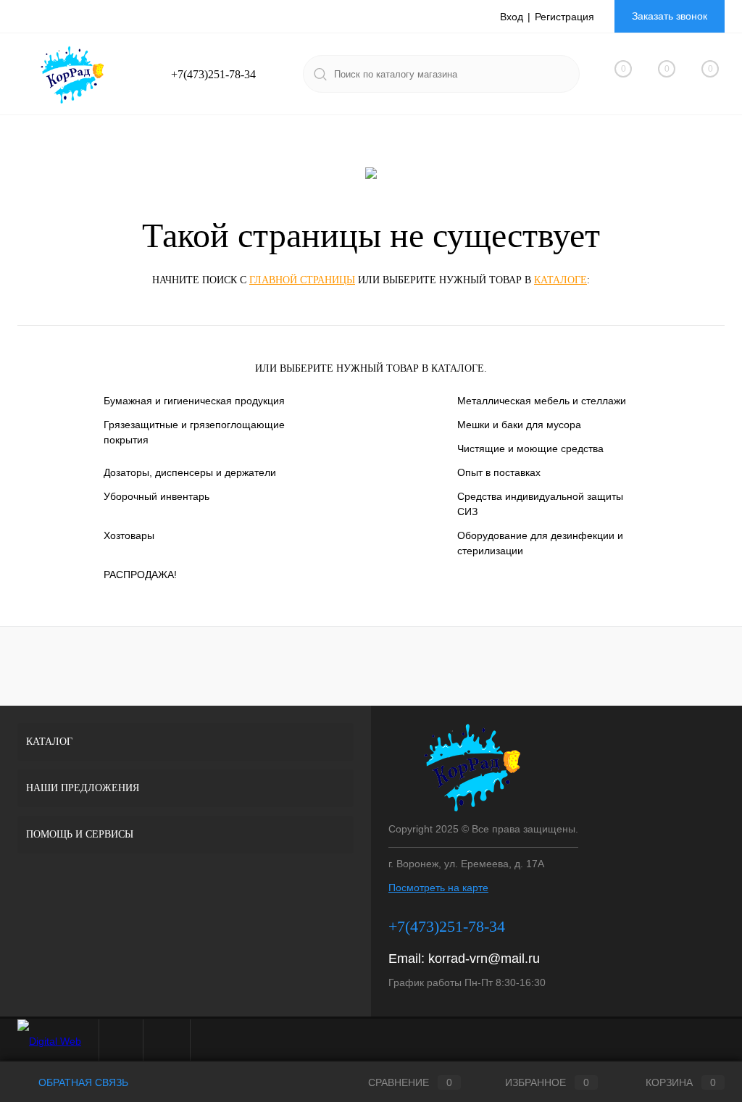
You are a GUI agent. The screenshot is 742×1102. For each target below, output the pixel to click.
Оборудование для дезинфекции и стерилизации (540, 543)
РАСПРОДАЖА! (140, 574)
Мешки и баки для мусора (519, 424)
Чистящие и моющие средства (530, 448)
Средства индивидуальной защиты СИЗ (540, 504)
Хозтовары (129, 535)
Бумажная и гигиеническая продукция (194, 400)
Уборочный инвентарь (156, 496)
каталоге (560, 280)
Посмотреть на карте (438, 887)
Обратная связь (82, 1082)
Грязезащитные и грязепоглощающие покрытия (194, 432)
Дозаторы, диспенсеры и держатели (190, 472)
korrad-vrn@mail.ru (484, 958)
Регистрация (564, 16)
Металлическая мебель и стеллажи (541, 400)
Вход (511, 16)
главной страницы (302, 280)
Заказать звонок (669, 16)
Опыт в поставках (499, 472)
